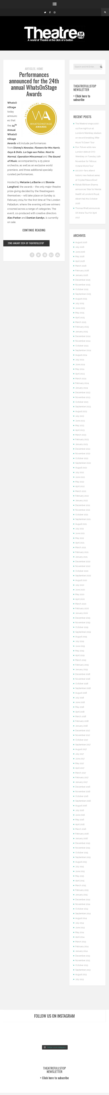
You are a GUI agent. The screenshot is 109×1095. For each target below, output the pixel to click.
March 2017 (80, 773)
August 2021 (81, 524)
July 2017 (79, 754)
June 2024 (80, 364)
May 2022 (79, 482)
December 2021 (82, 505)
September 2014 (83, 913)
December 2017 (82, 730)
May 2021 (79, 538)
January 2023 (81, 444)
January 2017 (81, 782)
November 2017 (82, 735)
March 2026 (80, 266)
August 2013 (81, 974)
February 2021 (81, 552)
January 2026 (81, 275)
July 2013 (79, 979)
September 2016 (83, 801)
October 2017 (81, 740)
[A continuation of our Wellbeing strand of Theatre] (28, 1028)
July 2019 (79, 641)
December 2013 (82, 956)
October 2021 (81, 514)
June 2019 (80, 646)
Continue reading (33, 230)
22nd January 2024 (16, 243)
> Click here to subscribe (81, 97)
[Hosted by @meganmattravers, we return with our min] (98, 1038)
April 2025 (80, 317)
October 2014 (81, 909)
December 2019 (82, 618)
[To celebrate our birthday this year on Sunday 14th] (11, 1038)
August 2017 (81, 749)
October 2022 (81, 458)
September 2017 (83, 744)
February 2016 (82, 834)
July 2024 (79, 359)
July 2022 (79, 472)
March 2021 (80, 547)
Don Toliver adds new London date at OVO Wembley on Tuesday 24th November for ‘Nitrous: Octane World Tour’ (88, 156)
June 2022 (80, 477)
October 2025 (81, 289)
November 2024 (82, 341)
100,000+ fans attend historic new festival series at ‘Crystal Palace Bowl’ (87, 175)
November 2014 (82, 904)
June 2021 (80, 533)
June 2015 (80, 871)
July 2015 (79, 866)
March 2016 (80, 829)
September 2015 (83, 857)
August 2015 (81, 862)
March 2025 (80, 322)
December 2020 (82, 561)
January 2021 (81, 557)
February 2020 (82, 608)
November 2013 (82, 960)
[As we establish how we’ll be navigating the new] (45, 1028)
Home (40, 68)
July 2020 (79, 585)
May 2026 (79, 256)
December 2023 (82, 392)
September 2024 (83, 350)
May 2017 (79, 763)
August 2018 (81, 693)
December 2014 (82, 899)
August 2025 (81, 299)
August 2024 (81, 355)
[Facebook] (50, 12)
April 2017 (79, 768)
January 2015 (81, 895)
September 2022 (83, 463)
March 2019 (80, 660)
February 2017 (81, 777)
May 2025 (79, 313)
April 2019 (80, 655)
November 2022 (82, 453)
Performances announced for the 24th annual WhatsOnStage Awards (34, 84)
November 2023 (82, 397)
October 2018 (81, 683)
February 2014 (82, 946)
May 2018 (79, 707)
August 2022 (81, 467)
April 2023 (80, 430)
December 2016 (82, 787)
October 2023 (81, 402)
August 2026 (81, 242)
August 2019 (81, 636)
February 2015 (81, 890)
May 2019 (79, 651)
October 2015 (81, 852)
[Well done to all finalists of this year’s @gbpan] (45, 1038)
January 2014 (81, 951)
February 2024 (82, 383)
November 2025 (82, 284)
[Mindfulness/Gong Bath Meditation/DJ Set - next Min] (11, 1028)
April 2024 (80, 374)
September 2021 (83, 519)
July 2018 (79, 697)
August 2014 (81, 918)
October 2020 (81, 571)
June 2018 (80, 702)
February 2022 (82, 496)
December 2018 (82, 674)
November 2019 (82, 622)
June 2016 (80, 815)
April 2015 (79, 880)
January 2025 (81, 331)
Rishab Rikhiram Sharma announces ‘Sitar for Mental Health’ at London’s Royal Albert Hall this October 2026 (88, 194)
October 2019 (81, 627)
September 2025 (83, 294)
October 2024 (81, 346)
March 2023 (80, 435)
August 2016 (81, 805)
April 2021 (79, 543)
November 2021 (82, 510)
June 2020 (80, 590)
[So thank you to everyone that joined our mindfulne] (80, 1038)
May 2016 (79, 819)
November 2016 (82, 791)
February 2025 (82, 327)
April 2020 (80, 599)
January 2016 (81, 838)
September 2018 (83, 688)
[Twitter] (45, 12)
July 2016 (79, 810)
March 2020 (80, 604)
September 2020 (83, 575)
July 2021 (79, 528)
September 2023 (83, 406)
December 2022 (82, 449)
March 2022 (80, 491)
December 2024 (82, 336)
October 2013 (81, 965)
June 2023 (80, 421)
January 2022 (81, 500)
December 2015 (82, 843)
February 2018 (82, 721)
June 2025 (80, 308)
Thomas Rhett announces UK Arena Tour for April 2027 (87, 213)
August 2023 (81, 411)
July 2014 (79, 923)
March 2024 (80, 378)
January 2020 (81, 613)
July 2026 (79, 247)
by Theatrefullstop (35, 243)
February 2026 (82, 270)
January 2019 (81, 669)
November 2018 (82, 679)
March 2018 (80, 716)
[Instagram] (54, 12)
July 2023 (79, 416)
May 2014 (79, 932)
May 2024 (79, 369)
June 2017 (80, 759)
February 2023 (82, 439)
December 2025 (82, 280)
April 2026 (80, 261)
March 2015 (80, 885)
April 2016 (80, 824)
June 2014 (80, 927)
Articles (30, 68)
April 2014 (79, 937)
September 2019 (83, 632)
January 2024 (81, 388)
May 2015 (79, 876)
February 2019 (82, 665)
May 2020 (79, 594)
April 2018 (79, 712)
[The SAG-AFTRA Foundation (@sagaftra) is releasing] (63, 1028)
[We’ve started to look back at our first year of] (80, 1028)
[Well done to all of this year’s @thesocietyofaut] (28, 1038)
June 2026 (80, 252)
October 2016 (81, 796)
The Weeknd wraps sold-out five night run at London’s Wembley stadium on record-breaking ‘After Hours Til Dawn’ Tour (88, 133)
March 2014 (80, 941)
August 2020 (81, 580)
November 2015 (82, 848)
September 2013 (83, 970)
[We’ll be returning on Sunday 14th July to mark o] (63, 1038)
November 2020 (82, 566)
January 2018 (81, 726)
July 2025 (79, 303)
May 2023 (79, 425)
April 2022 (80, 486)
